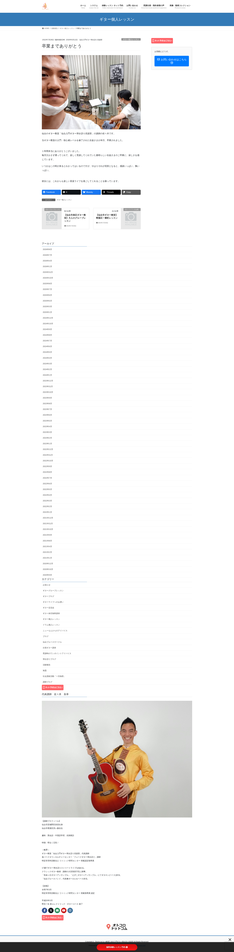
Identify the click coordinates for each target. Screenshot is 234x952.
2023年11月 (48, 386)
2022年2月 (47, 506)
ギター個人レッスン (131, 39)
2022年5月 (47, 489)
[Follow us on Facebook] (44, 910)
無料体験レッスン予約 (115, 947)
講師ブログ (47, 682)
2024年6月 (47, 346)
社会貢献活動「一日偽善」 (54, 676)
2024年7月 (47, 341)
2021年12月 (48, 518)
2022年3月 (47, 501)
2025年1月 (47, 312)
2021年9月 (47, 535)
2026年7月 (47, 255)
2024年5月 (47, 352)
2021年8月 (47, 541)
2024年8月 (47, 335)
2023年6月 (47, 415)
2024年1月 (47, 375)
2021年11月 (48, 523)
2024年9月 (47, 329)
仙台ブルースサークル (52, 642)
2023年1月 (47, 443)
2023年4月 (47, 426)
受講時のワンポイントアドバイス (57, 653)
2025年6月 (47, 295)
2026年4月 (47, 261)
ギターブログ (48, 596)
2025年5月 (47, 301)
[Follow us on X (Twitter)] (51, 910)
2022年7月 (47, 478)
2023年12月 (48, 381)
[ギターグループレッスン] (51, 214)
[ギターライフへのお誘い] (131, 214)
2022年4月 (47, 495)
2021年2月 (47, 552)
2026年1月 (47, 266)
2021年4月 (47, 546)
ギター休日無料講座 (51, 613)
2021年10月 (48, 529)
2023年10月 (48, 392)
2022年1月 (47, 512)
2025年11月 (48, 272)
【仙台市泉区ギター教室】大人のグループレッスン (75, 218)
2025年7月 (47, 289)
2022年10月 (48, 461)
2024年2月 (47, 369)
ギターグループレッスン (53, 590)
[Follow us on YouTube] (63, 910)
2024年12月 (48, 318)
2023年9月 (47, 398)
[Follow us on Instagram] (70, 910)
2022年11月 (48, 455)
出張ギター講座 (49, 648)
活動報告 (46, 665)
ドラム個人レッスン (51, 625)
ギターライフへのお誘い (53, 602)
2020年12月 (48, 563)
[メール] (57, 910)
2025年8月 (47, 283)
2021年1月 (47, 558)
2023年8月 (47, 403)
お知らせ (46, 585)
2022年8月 (47, 472)
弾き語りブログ (49, 659)
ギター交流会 (48, 608)
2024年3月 (47, 364)
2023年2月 (47, 438)
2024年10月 (48, 323)
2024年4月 (47, 358)
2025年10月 (48, 278)
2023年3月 (47, 432)
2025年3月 (47, 306)
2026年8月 (47, 249)
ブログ (45, 636)
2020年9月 (47, 575)
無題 (45, 670)
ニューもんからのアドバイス (55, 631)
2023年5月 (47, 421)
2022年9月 (47, 466)
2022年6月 (47, 484)
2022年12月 (48, 449)
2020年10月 (48, 569)
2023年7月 (47, 409)
